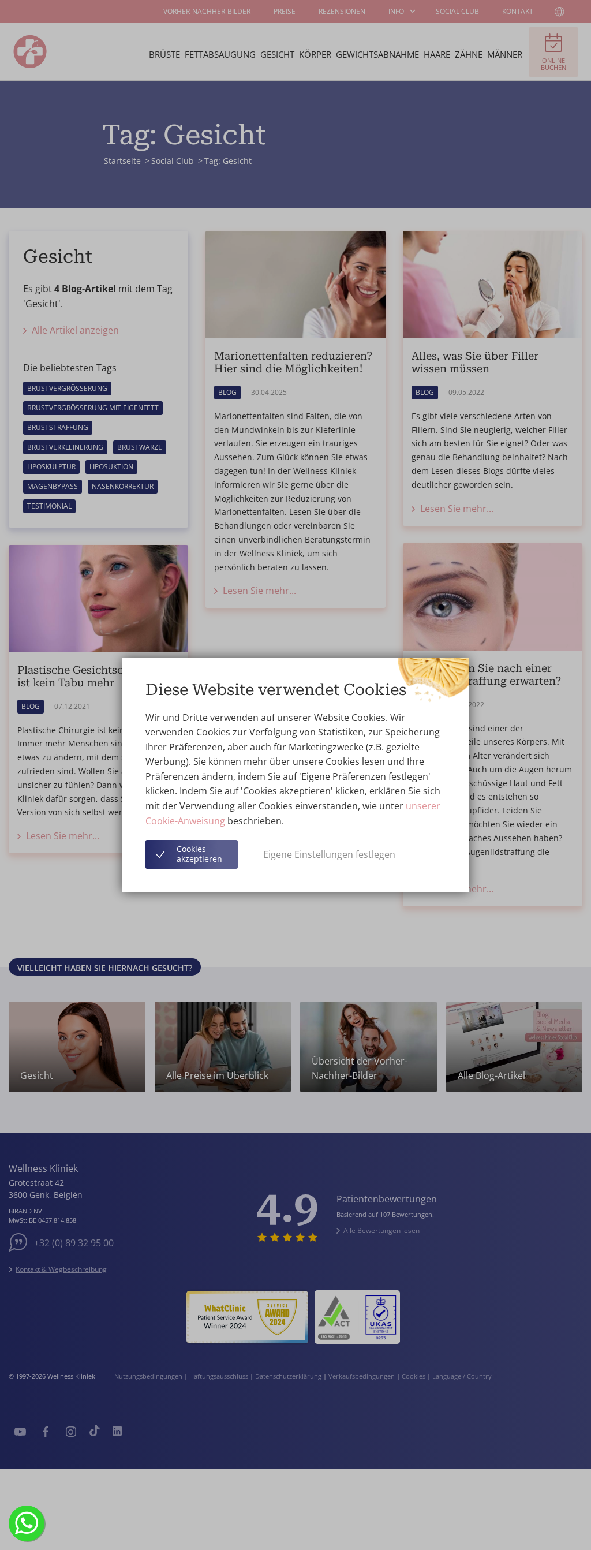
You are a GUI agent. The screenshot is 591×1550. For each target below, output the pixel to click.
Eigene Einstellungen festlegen (329, 854)
